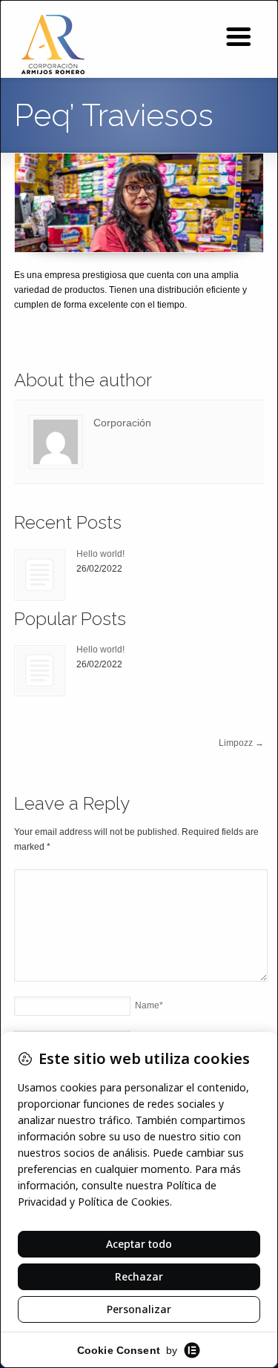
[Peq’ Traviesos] (138, 203)
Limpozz (241, 743)
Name (149, 1005)
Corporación (122, 423)
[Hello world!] (39, 575)
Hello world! (100, 554)
